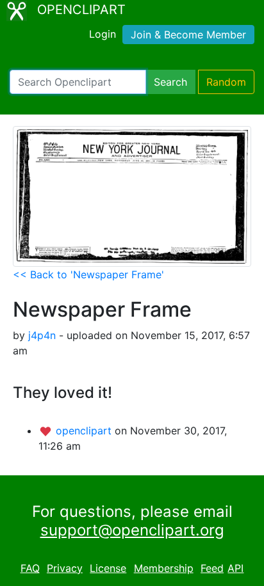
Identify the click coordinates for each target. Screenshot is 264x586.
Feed (212, 568)
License (108, 568)
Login (102, 34)
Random (226, 81)
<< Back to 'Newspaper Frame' (88, 274)
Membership (164, 568)
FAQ (30, 568)
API (235, 568)
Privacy (65, 568)
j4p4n (42, 335)
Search (170, 81)
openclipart (85, 430)
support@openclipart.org (132, 530)
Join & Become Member (188, 34)
